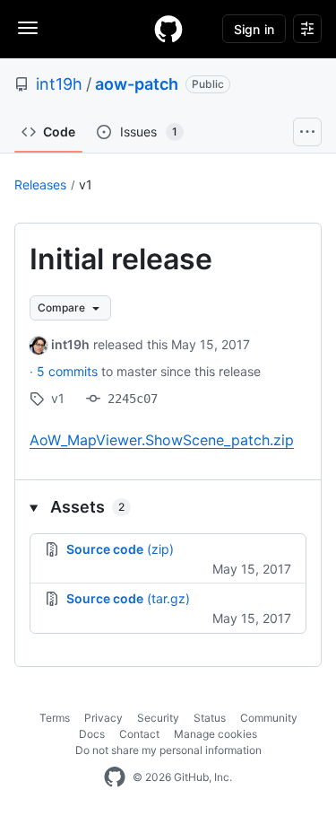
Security (158, 717)
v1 (85, 184)
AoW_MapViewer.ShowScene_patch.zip (162, 440)
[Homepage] (168, 28)
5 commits (69, 371)
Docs (92, 734)
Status (210, 717)
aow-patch (136, 84)
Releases (40, 184)
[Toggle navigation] (27, 27)
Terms (54, 717)
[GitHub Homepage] (114, 777)
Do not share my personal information (168, 750)
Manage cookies (215, 734)
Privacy (103, 717)
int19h (59, 84)
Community (268, 717)
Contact (139, 734)
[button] (168, 507)
